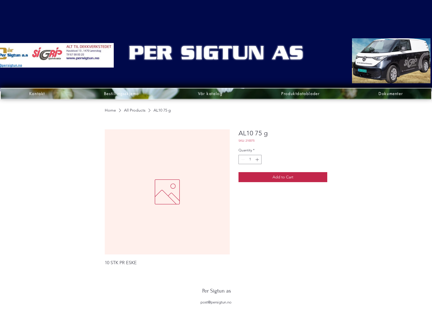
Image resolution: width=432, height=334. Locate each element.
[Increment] (257, 159)
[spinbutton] (250, 159)
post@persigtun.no (216, 302)
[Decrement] (242, 159)
